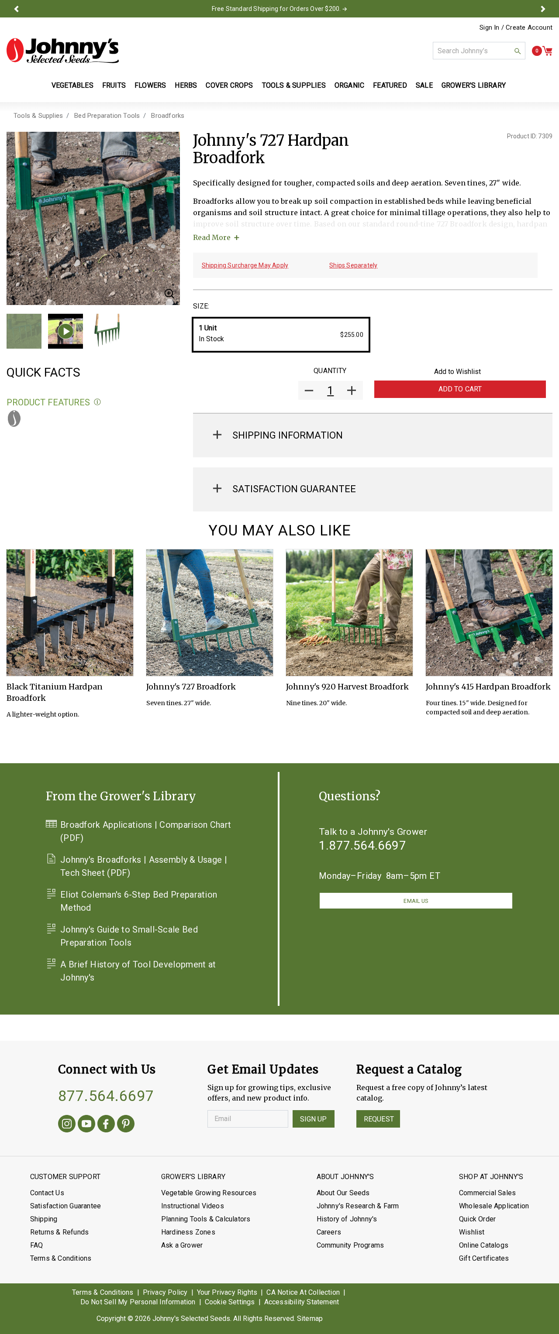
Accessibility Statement (301, 1302)
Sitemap (310, 1318)
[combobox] (479, 50)
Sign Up (313, 1119)
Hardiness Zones (188, 1232)
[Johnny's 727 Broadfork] (209, 612)
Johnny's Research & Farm (358, 1206)
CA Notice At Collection (303, 1292)
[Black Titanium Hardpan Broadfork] (70, 612)
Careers (329, 1232)
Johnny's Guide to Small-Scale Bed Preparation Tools (129, 936)
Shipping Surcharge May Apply (245, 265)
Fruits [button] (114, 85)
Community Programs (350, 1245)
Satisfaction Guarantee (65, 1206)
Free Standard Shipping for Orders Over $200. (276, 8)
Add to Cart (460, 389)
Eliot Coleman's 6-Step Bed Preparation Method (138, 901)
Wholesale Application (494, 1206)
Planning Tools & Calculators (206, 1219)
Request (379, 1119)
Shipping (44, 1219)
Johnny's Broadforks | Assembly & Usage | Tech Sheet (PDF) (143, 866)
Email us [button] (416, 901)
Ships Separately (353, 265)
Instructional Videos (192, 1206)
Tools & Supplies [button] (294, 85)
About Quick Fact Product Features (97, 402)
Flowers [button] (150, 85)
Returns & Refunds (59, 1232)
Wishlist (472, 1232)
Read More (212, 237)
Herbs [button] (186, 85)
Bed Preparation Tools (107, 116)
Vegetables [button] (72, 85)
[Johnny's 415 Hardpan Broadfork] (489, 612)
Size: (201, 306)
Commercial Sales (487, 1193)
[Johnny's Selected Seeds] (63, 51)
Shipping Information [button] (287, 435)
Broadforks (167, 116)
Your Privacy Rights (227, 1292)
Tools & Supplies (38, 116)
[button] (16, 8)
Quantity (330, 371)
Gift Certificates (484, 1258)
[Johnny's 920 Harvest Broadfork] (349, 612)
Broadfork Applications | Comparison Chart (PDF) (145, 831)
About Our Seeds (343, 1193)
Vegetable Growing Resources (208, 1193)
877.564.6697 (106, 1095)
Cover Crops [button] (229, 85)
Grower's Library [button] (474, 85)
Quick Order (477, 1219)
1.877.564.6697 (362, 845)
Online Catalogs (483, 1245)
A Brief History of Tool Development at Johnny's (138, 971)
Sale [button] (424, 85)
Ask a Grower (182, 1245)
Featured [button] (390, 85)
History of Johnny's (347, 1219)
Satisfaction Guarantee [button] (294, 489)
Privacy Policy (165, 1292)
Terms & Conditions (61, 1258)
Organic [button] (349, 85)
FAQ (36, 1245)
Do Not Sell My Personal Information (138, 1302)
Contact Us (47, 1193)
